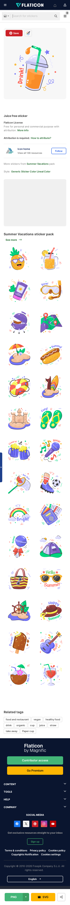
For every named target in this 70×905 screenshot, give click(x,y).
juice (42, 725)
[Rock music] (51, 450)
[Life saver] (19, 386)
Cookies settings (51, 854)
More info (23, 130)
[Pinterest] (35, 824)
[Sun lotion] (19, 290)
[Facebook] (17, 824)
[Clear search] (47, 16)
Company (10, 807)
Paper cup (28, 731)
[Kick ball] (51, 482)
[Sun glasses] (51, 578)
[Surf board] (51, 386)
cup (32, 725)
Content (10, 784)
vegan (37, 719)
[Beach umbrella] (19, 354)
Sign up (35, 841)
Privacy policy (38, 850)
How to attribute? (41, 137)
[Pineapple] (19, 258)
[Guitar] (51, 642)
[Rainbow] (19, 514)
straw (53, 725)
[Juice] (51, 674)
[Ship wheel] (19, 610)
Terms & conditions (16, 850)
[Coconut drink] (19, 674)
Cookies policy (56, 850)
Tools (8, 791)
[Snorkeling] (51, 290)
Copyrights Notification (24, 854)
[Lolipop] (19, 546)
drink (9, 725)
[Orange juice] (51, 258)
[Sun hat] (51, 610)
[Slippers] (51, 418)
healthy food (53, 719)
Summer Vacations (38, 163)
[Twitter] (26, 824)
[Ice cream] (19, 642)
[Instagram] (44, 824)
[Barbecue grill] (19, 322)
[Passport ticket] (51, 514)
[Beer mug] (19, 450)
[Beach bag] (19, 578)
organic (20, 725)
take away (11, 731)
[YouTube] (53, 824)
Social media (35, 814)
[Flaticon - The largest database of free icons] (30, 5)
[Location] (51, 322)
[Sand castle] (19, 418)
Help (7, 799)
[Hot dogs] (51, 354)
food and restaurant (17, 719)
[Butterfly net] (19, 482)
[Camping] (51, 546)
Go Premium (35, 770)
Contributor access (35, 760)
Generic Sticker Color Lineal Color (30, 171)
